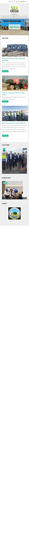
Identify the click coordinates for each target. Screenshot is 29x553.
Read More (5, 71)
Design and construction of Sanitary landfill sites (14, 123)
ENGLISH (24, 1)
